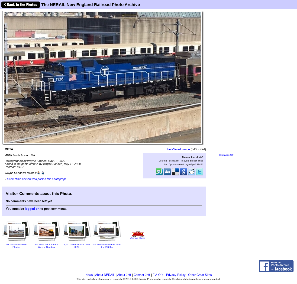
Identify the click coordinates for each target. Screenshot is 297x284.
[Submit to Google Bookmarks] (183, 175)
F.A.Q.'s (158, 275)
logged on (32, 208)
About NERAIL (105, 275)
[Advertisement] (226, 81)
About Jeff (124, 275)
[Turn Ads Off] (226, 155)
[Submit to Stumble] (159, 175)
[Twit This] (199, 175)
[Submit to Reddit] (191, 175)
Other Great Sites (200, 275)
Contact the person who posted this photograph (37, 179)
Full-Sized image (178, 149)
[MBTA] (102, 77)
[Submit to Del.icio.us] (175, 175)
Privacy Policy (176, 275)
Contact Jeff (142, 275)
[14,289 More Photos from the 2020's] (107, 241)
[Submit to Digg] (167, 175)
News (89, 275)
